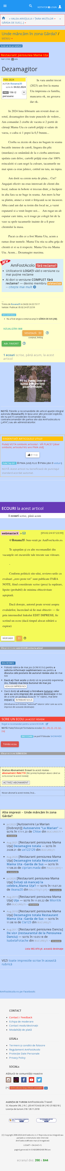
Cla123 (26, 922)
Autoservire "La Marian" (40, 828)
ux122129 (28, 850)
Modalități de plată (20, 1029)
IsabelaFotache (17, 940)
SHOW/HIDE (56, 736)
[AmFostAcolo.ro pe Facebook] (24, 1078)
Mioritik (55, 900)
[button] (25, 638)
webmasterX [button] (10, 533)
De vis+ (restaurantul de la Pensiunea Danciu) (34, 935)
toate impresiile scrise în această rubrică (29, 962)
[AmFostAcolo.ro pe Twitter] (40, 1078)
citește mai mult (20, 287)
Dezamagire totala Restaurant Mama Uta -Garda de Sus (32, 862)
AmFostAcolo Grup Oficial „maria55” (26, 1088)
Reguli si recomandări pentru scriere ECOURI (23, 724)
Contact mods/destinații (23, 1025)
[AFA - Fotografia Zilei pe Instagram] (17, 1078)
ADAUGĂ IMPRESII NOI (15, 686)
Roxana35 (16, 83)
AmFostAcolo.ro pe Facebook (17, 991)
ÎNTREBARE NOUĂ (24, 700)
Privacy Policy (17, 1057)
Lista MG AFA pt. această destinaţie (44, 948)
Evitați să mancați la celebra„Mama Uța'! (25, 884)
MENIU (6, 38)
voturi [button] (57, 463)
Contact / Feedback (20, 1017)
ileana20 (17, 889)
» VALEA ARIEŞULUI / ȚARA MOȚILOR (31, 18)
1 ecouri (9, 355)
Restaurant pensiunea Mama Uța (24, 55)
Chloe (37, 831)
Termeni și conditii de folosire (27, 1045)
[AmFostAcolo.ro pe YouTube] (32, 1078)
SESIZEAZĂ (30, 333)
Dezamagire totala (27, 846)
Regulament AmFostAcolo (24, 1049)
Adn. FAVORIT (11, 343)
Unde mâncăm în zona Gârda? (29, 33)
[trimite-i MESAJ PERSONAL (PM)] (24, 533)
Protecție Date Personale (24, 1053)
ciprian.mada (31, 868)
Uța (16, 900)
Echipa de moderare (21, 1021)
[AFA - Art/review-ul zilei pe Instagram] (9, 1078)
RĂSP (8, 638)
